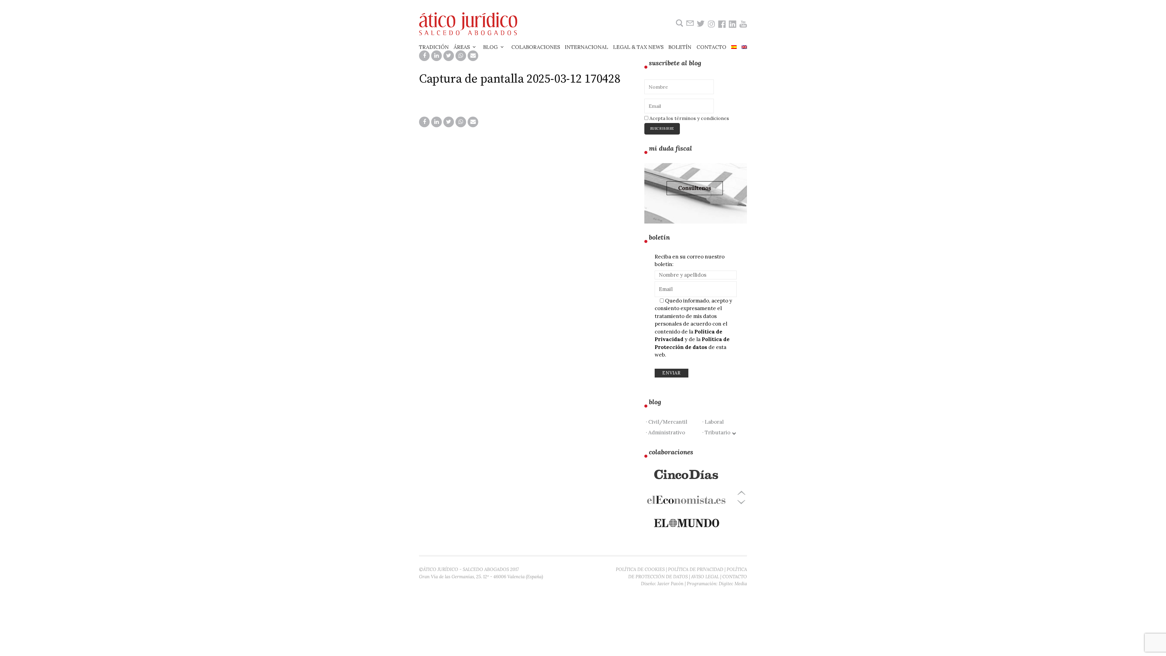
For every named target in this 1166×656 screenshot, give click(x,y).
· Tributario (717, 432)
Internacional (586, 47)
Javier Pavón (670, 583)
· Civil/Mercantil (666, 422)
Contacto (711, 47)
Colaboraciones (535, 47)
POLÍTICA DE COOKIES (640, 569)
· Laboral (713, 422)
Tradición (434, 47)
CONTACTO (734, 576)
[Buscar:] (678, 23)
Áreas (462, 47)
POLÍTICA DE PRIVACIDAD (695, 569)
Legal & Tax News (638, 47)
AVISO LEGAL (705, 576)
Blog (490, 47)
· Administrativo (665, 432)
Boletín (679, 47)
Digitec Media (733, 583)
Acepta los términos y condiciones (688, 118)
